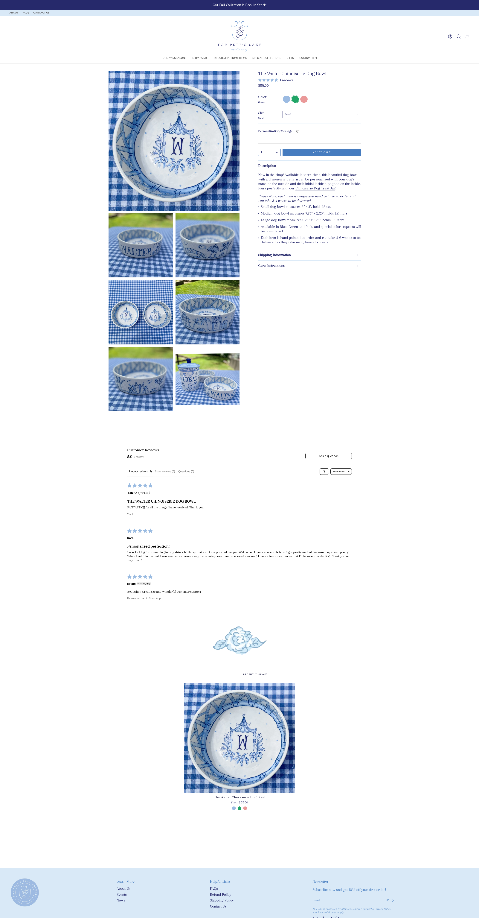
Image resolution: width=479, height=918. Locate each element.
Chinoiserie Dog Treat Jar (315, 188)
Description (267, 166)
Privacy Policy (382, 909)
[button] (173, 58)
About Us (123, 889)
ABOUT (14, 12)
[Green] (239, 808)
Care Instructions (271, 266)
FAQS (26, 12)
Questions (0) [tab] (186, 471)
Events (122, 895)
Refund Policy (220, 895)
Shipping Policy (222, 900)
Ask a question (328, 456)
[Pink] (245, 808)
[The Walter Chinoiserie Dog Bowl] (239, 738)
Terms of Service (327, 912)
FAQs (214, 889)
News (121, 900)
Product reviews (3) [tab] (140, 471)
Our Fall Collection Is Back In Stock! (239, 5)
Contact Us (218, 906)
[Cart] (467, 36)
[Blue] (234, 808)
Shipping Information (274, 255)
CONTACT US (41, 12)
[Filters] (324, 471)
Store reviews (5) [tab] (165, 471)
